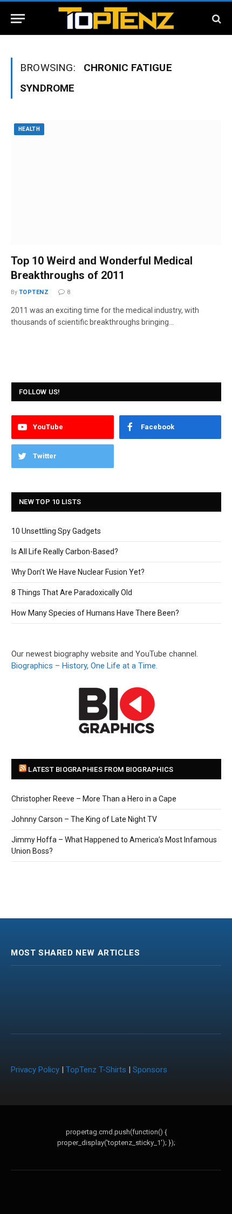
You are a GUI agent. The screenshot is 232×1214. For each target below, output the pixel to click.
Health (29, 129)
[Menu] (18, 18)
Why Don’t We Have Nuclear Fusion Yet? (78, 572)
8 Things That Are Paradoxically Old (71, 592)
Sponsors (150, 1070)
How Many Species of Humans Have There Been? (95, 613)
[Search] (215, 18)
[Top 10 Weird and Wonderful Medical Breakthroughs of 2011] (116, 182)
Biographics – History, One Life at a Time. (84, 666)
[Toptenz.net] (116, 19)
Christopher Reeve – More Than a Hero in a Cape (93, 798)
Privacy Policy (35, 1070)
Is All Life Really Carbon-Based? (64, 551)
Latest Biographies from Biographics (100, 769)
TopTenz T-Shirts (96, 1070)
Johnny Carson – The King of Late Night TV (84, 819)
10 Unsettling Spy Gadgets (56, 531)
